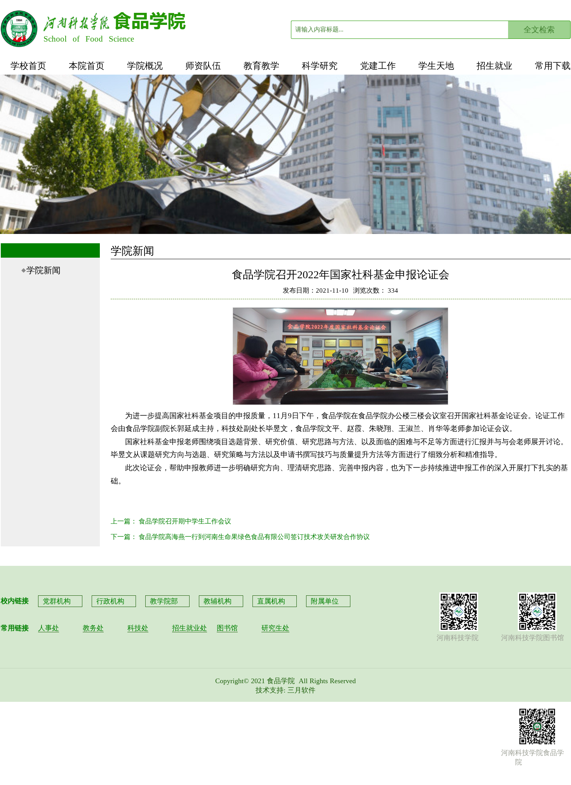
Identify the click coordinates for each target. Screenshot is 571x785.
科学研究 (320, 66)
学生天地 (436, 66)
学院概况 (145, 66)
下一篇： (240, 537)
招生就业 (494, 66)
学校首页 (28, 66)
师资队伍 (203, 66)
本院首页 (86, 66)
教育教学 (261, 66)
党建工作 (378, 66)
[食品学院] (19, 45)
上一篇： (171, 521)
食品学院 (281, 681)
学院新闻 (43, 270)
